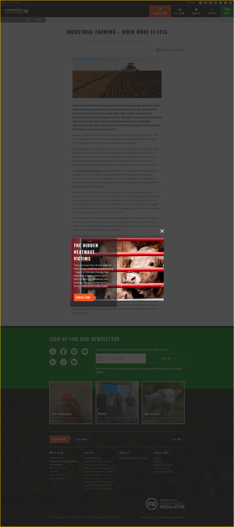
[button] (162, 231)
